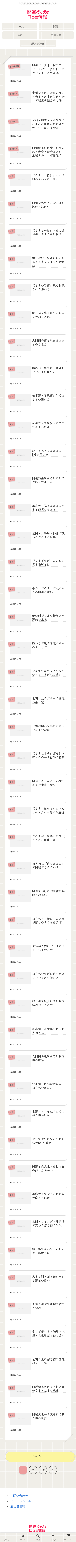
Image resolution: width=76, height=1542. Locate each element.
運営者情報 (17, 1506)
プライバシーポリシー (25, 1501)
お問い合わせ (19, 1495)
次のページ (39, 1456)
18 (43, 1470)
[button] (67, 884)
